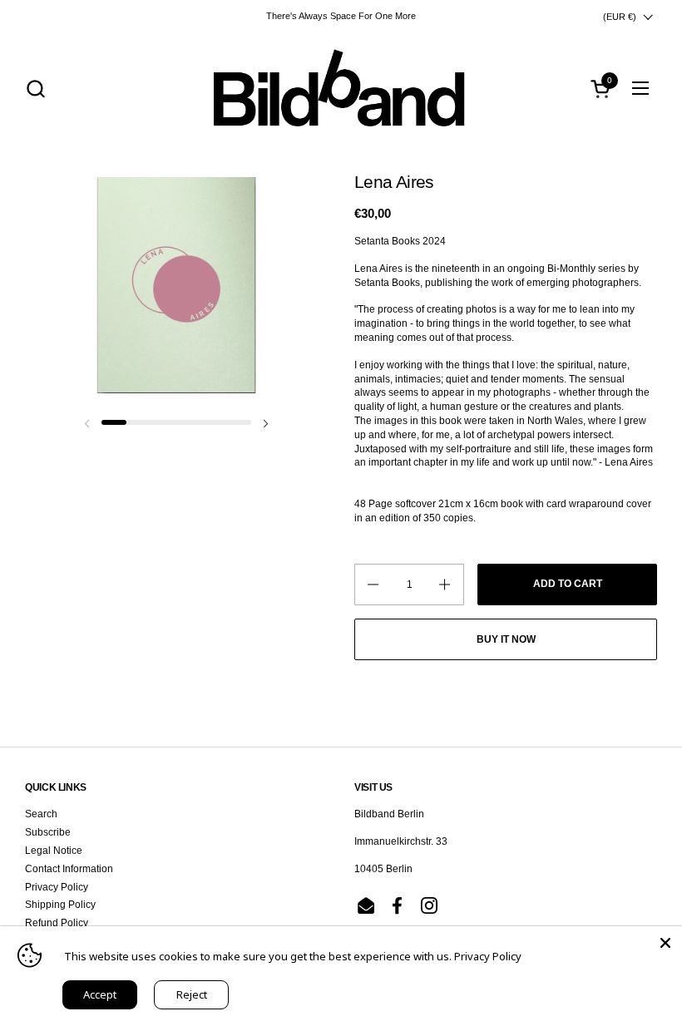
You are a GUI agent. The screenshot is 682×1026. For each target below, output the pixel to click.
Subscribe (48, 832)
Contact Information (69, 869)
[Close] (665, 943)
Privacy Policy (56, 887)
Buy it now (506, 639)
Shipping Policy (60, 904)
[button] (35, 88)
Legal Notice (53, 850)
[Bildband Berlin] (341, 88)
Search (41, 814)
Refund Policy (56, 923)
